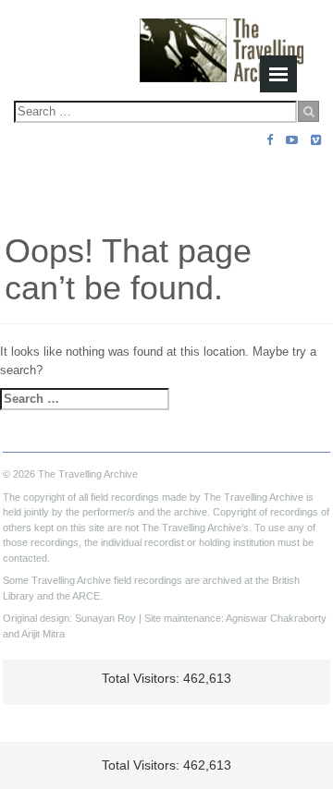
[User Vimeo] (316, 140)
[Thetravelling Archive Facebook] (270, 140)
